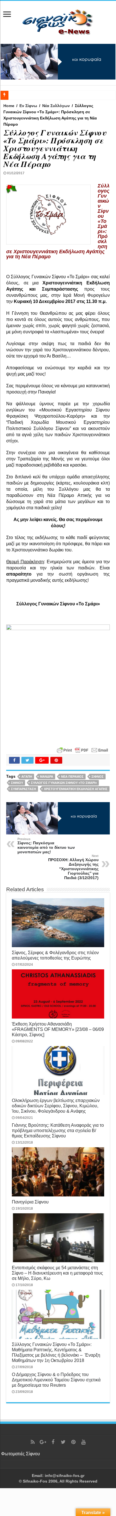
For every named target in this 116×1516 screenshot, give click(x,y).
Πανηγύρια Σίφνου (30, 1201)
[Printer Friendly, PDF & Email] (82, 749)
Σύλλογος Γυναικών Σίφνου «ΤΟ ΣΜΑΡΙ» (64, 782)
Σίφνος (98, 776)
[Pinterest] (73, 1442)
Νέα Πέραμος (72, 776)
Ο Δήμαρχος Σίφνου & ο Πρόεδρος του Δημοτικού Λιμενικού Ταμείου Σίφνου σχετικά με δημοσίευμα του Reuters (56, 1380)
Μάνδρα (46, 776)
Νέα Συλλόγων (56, 105)
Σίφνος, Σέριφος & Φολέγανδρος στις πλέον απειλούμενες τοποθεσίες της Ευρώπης (55, 955)
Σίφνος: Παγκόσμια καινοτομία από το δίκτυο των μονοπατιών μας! (46, 845)
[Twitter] (63, 1442)
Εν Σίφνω (28, 105)
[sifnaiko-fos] (58, 21)
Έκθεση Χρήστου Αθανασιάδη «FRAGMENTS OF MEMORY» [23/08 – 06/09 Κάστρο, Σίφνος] (58, 1029)
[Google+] (42, 1442)
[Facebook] (52, 1442)
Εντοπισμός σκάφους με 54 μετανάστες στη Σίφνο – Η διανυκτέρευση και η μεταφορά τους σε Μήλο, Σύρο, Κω (57, 1273)
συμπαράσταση (23, 789)
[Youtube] (83, 1442)
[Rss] (32, 1442)
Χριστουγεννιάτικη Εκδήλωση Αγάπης (76, 789)
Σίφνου (17, 782)
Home (8, 105)
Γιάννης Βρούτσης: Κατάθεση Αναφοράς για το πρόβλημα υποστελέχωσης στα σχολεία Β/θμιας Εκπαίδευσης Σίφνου (58, 1130)
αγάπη (26, 776)
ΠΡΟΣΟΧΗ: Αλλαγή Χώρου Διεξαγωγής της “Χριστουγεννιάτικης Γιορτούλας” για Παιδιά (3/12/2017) (73, 867)
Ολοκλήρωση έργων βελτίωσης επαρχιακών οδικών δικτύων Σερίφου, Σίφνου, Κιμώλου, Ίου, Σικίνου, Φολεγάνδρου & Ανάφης (56, 1106)
